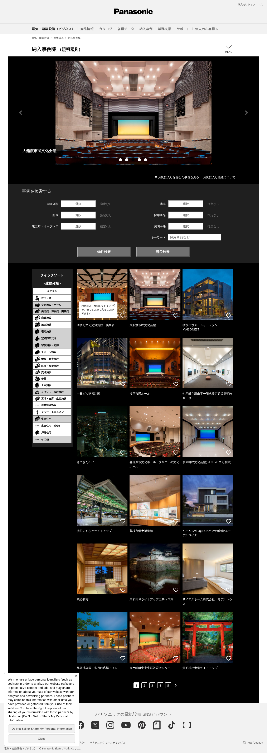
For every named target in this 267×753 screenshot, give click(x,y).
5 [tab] (146, 160)
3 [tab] (133, 160)
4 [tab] (140, 160)
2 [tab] (127, 160)
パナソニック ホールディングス (107, 742)
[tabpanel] (133, 113)
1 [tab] (121, 160)
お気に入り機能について (219, 177)
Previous (20, 112)
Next (246, 112)
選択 (78, 204)
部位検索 (163, 251)
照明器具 (59, 38)
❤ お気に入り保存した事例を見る (177, 177)
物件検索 (104, 251)
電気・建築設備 (40, 38)
